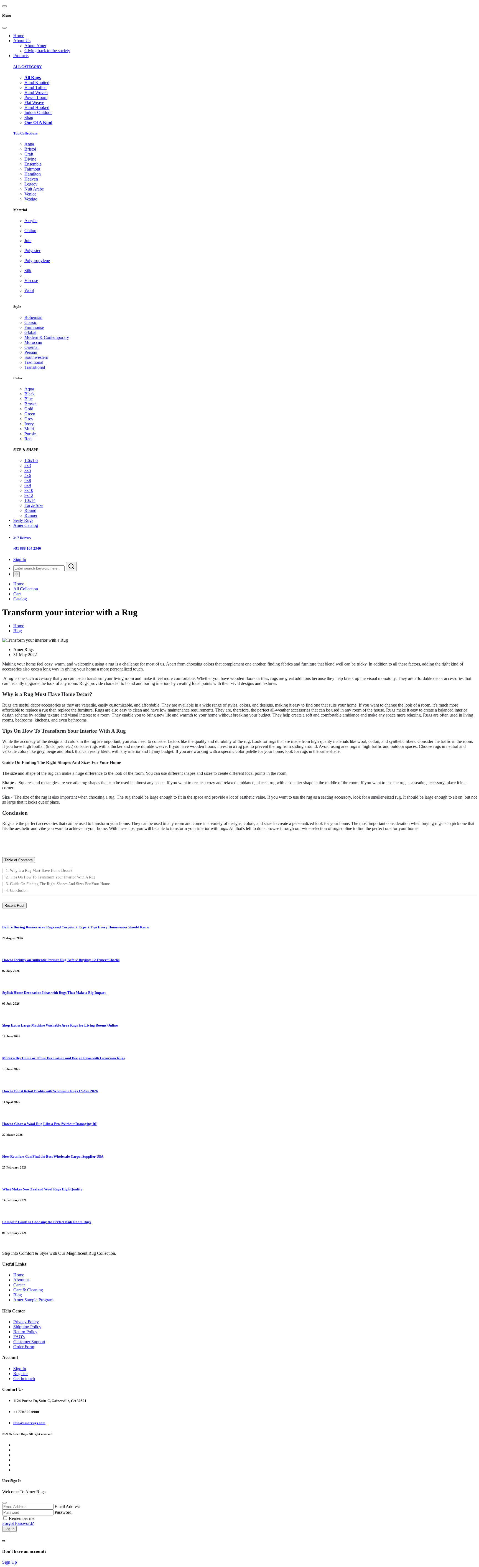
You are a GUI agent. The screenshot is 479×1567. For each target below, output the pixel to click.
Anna (29, 144)
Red (28, 438)
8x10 (28, 490)
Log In (9, 1529)
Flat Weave (34, 102)
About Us (21, 40)
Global (30, 332)
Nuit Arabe (34, 189)
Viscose (31, 280)
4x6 (27, 475)
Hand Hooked (36, 107)
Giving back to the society (47, 50)
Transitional (34, 367)
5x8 (27, 480)
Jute (27, 240)
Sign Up (9, 1562)
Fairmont (32, 169)
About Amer (35, 45)
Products (21, 55)
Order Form (23, 1346)
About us (21, 1280)
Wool (29, 290)
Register (20, 1373)
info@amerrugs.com (29, 1423)
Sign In (19, 559)
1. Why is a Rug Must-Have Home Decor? (39, 870)
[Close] (4, 28)
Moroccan (33, 342)
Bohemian (33, 317)
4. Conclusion (16, 890)
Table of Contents (18, 860)
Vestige (30, 199)
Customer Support (29, 1341)
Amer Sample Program (33, 1299)
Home (18, 35)
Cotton (30, 230)
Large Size (33, 505)
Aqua (29, 389)
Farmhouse (34, 327)
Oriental (31, 347)
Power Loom (35, 97)
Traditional (33, 362)
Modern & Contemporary (46, 337)
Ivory (29, 423)
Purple (30, 433)
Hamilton (32, 174)
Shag (28, 117)
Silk (27, 270)
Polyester (32, 250)
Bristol (30, 149)
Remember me (21, 1518)
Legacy (30, 184)
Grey (28, 418)
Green (29, 414)
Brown (30, 404)
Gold (28, 409)
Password (63, 1512)
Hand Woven (36, 92)
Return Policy (25, 1331)
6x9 (27, 485)
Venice (30, 194)
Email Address (67, 1506)
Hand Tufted (35, 87)
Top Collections (25, 133)
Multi (29, 428)
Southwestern (36, 357)
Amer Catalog (25, 525)
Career (19, 1284)
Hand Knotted (36, 82)
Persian (30, 352)
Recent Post (14, 905)
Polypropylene (37, 260)
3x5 (27, 470)
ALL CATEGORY (27, 67)
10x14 (29, 500)
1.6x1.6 (31, 460)
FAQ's (19, 1336)
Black (29, 394)
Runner (30, 515)
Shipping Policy (27, 1326)
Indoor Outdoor (38, 112)
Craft (28, 154)
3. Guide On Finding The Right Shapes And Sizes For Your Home (58, 884)
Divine (30, 159)
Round (30, 510)
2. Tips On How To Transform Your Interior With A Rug (50, 877)
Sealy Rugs (23, 520)
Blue (28, 399)
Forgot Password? (18, 1523)
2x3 (27, 465)
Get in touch (24, 1378)
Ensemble (33, 164)
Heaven (31, 179)
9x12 (28, 495)
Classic (30, 322)
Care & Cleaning (28, 1289)
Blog (17, 630)
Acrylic (30, 220)
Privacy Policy (26, 1321)
